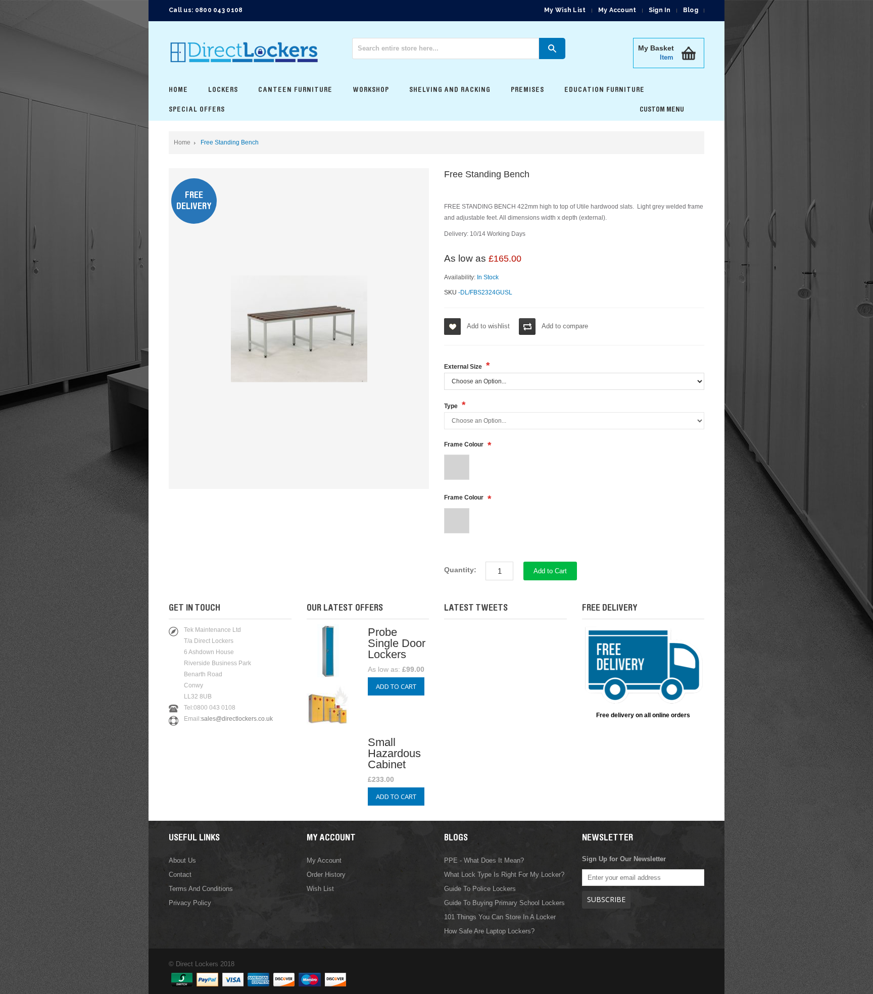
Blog (690, 10)
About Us (182, 860)
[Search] (552, 48)
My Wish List (565, 10)
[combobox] (445, 48)
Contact (180, 874)
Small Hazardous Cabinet (394, 753)
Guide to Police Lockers (480, 888)
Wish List (320, 888)
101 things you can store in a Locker (500, 917)
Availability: (459, 277)
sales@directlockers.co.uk (237, 718)
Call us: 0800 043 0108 (206, 10)
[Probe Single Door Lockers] (328, 673)
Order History (326, 874)
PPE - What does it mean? (484, 860)
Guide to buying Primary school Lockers (504, 903)
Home (182, 142)
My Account (617, 10)
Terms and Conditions (201, 888)
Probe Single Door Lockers (396, 643)
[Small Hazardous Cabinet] (328, 728)
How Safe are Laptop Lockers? (489, 931)
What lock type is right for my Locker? (504, 874)
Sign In (660, 10)
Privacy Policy (190, 903)
